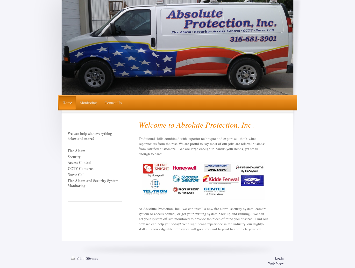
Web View (276, 263)
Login (279, 258)
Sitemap (92, 258)
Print (80, 258)
